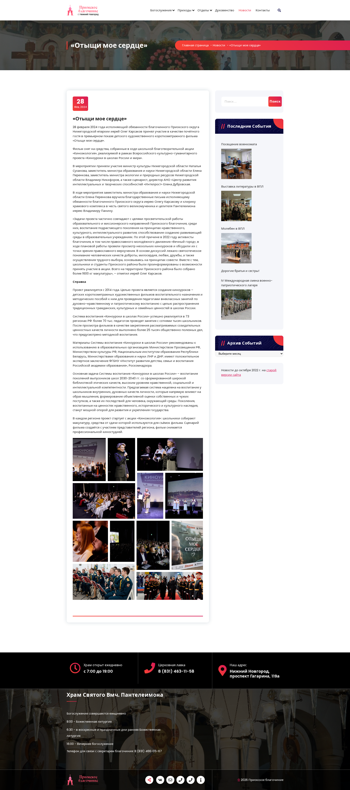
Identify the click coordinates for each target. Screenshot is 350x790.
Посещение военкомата (239, 144)
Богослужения (161, 10)
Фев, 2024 (80, 103)
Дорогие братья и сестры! (240, 271)
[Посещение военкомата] (236, 164)
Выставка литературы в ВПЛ (242, 186)
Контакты (263, 10)
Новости (245, 10)
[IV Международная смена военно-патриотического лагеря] (236, 304)
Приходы (184, 10)
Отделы (203, 10)
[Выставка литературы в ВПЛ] (236, 206)
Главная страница (195, 45)
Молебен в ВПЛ (233, 228)
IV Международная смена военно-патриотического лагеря (246, 282)
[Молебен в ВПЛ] (236, 248)
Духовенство (224, 10)
